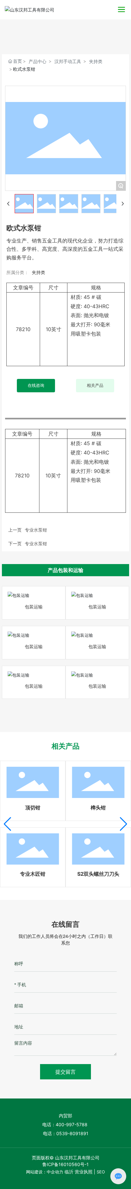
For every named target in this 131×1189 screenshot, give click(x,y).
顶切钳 (32, 807)
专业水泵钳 (36, 543)
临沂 (69, 1171)
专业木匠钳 (32, 874)
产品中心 (37, 61)
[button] (7, 824)
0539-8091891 (72, 1133)
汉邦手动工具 (67, 61)
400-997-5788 (72, 1124)
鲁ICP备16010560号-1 (65, 1164)
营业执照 (84, 1171)
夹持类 (95, 61)
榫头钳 (98, 807)
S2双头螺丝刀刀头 (98, 874)
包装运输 (34, 606)
